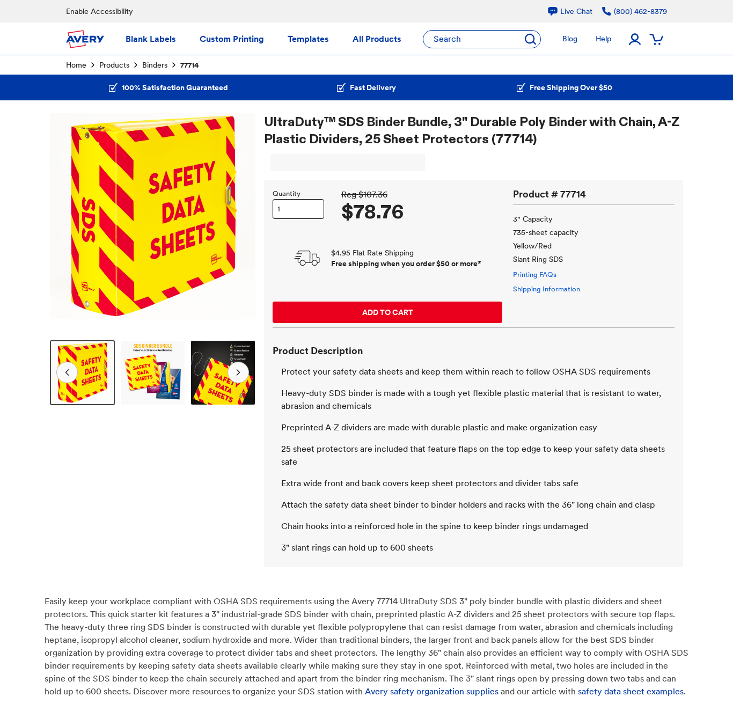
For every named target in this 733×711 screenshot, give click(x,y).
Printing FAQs (534, 274)
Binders (154, 65)
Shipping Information (546, 289)
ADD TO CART (387, 312)
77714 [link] (189, 65)
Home (76, 65)
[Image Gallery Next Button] (240, 215)
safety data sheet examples (631, 691)
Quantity (286, 193)
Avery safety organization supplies (432, 691)
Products (114, 65)
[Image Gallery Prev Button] (65, 215)
